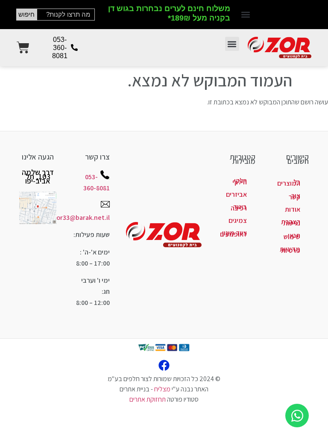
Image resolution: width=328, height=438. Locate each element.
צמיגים (237, 220)
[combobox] (66, 15)
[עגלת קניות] (23, 47)
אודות (292, 209)
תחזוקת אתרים (147, 399)
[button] (246, 14)
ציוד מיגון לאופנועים (233, 233)
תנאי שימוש (292, 236)
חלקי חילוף (239, 181)
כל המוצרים (288, 183)
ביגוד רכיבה (239, 207)
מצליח (162, 389)
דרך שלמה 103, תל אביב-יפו (38, 176)
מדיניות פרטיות (290, 250)
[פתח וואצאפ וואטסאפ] (297, 415)
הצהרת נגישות (290, 222)
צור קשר (294, 196)
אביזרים (236, 194)
